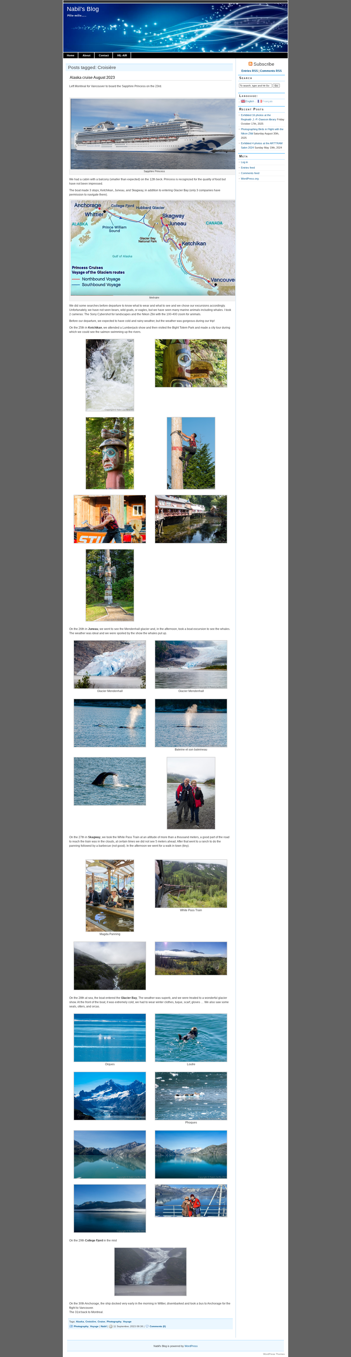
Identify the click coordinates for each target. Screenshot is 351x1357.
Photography (114, 1321)
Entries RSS (249, 71)
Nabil (104, 1326)
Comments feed (250, 173)
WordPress (191, 1346)
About (86, 55)
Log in (244, 162)
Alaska (80, 1321)
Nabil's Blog (83, 8)
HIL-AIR (122, 55)
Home (70, 55)
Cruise (101, 1321)
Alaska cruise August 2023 (92, 77)
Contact (104, 55)
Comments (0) (158, 1326)
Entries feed (248, 167)
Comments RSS (271, 71)
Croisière (90, 1321)
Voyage (127, 1321)
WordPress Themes (274, 1354)
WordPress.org (250, 178)
